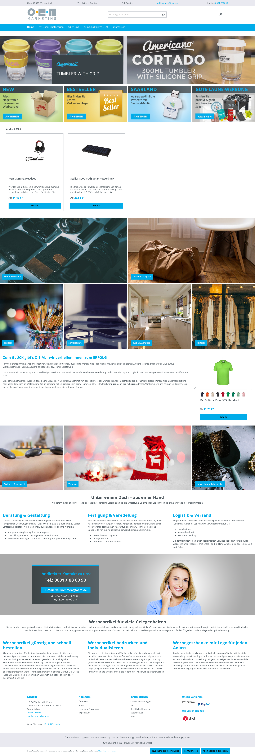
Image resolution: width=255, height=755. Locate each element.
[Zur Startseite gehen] (42, 14)
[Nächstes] (253, 60)
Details (34, 205)
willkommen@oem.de (167, 3)
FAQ (132, 705)
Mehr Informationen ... (107, 751)
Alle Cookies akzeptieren (215, 750)
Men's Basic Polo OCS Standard (219, 400)
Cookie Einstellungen (140, 701)
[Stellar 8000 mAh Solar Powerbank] (96, 150)
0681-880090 (221, 3)
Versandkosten (119, 737)
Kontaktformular (52, 724)
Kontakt (82, 705)
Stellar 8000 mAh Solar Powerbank (92, 178)
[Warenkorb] (226, 13)
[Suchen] (163, 14)
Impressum (84, 712)
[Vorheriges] (2, 60)
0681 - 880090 (35, 712)
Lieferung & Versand (89, 709)
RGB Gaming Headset (22, 178)
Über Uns (83, 701)
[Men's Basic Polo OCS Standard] (223, 372)
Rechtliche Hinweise (140, 709)
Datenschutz (136, 712)
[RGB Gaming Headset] (35, 150)
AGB (132, 716)
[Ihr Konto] (221, 14)
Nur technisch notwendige (165, 750)
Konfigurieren (191, 750)
